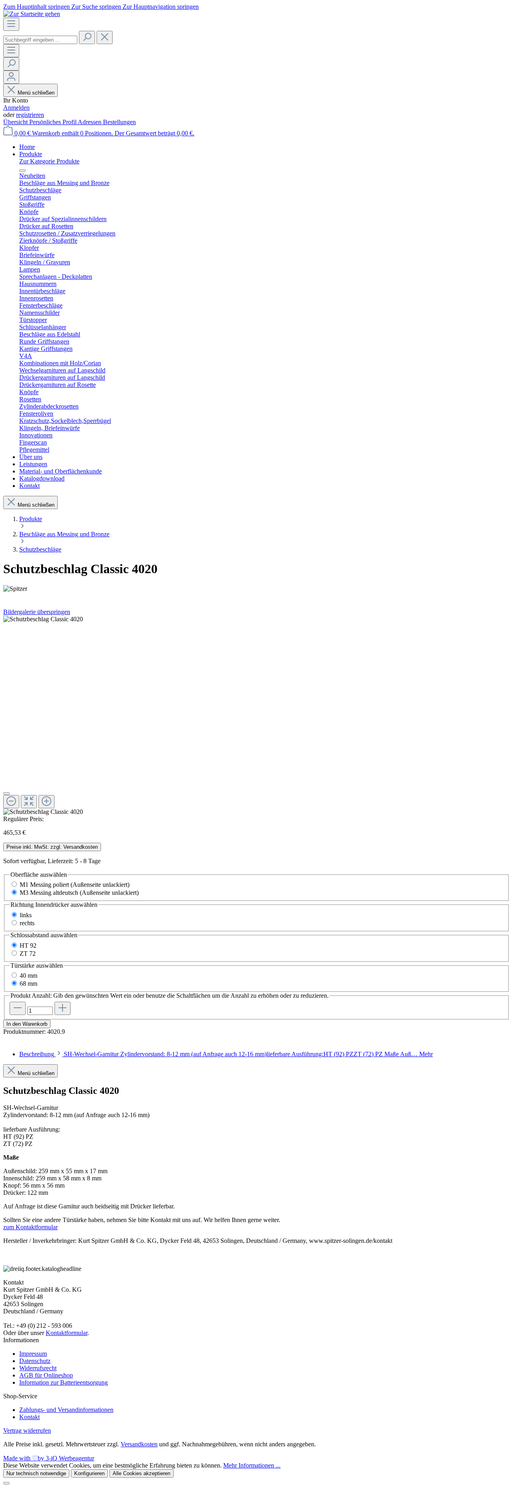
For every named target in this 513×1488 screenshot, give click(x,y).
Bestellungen (119, 122)
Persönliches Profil (53, 122)
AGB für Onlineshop (46, 1375)
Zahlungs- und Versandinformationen (66, 1409)
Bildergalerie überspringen (36, 611)
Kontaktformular (66, 1332)
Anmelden (16, 107)
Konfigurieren (89, 1473)
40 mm (28, 975)
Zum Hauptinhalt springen (37, 6)
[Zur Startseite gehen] (31, 13)
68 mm (28, 983)
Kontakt (29, 1416)
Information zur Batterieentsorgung (63, 1382)
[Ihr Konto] (11, 77)
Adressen (90, 122)
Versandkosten (139, 1444)
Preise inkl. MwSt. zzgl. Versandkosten (52, 847)
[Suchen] (87, 37)
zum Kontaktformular (30, 1227)
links (26, 915)
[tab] (226, 1054)
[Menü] (11, 24)
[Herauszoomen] (11, 801)
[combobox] (40, 40)
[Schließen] (6, 793)
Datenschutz (34, 1360)
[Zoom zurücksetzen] (29, 801)
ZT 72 (28, 953)
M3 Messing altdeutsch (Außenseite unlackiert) (79, 892)
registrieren (30, 114)
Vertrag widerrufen (27, 1430)
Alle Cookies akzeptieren (141, 1473)
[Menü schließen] (22, 170)
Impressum (33, 1353)
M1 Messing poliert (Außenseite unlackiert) (74, 884)
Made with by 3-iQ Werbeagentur (48, 1458)
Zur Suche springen (97, 6)
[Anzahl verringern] (18, 1008)
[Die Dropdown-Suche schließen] (105, 37)
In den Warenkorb (26, 1024)
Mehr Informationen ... (252, 1465)
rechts (27, 923)
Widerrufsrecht (38, 1368)
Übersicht (16, 122)
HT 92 (28, 945)
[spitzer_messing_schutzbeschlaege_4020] (43, 619)
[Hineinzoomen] (46, 801)
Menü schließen (36, 93)
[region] (256, 715)
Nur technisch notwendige (36, 1473)
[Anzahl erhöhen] (63, 1008)
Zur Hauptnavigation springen (161, 6)
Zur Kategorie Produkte (49, 161)
